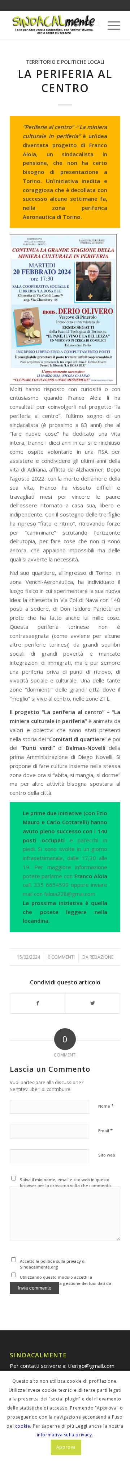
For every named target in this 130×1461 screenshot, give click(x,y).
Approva (66, 1447)
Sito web (106, 1155)
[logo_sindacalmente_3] (54, 25)
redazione (101, 957)
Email (105, 1130)
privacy (74, 1261)
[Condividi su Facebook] (37, 1003)
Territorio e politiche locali (65, 62)
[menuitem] (93, 25)
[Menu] (110, 25)
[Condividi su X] (92, 1003)
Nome (106, 1106)
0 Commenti (61, 957)
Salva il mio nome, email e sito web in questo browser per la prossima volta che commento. (66, 1182)
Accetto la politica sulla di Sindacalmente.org (53, 1264)
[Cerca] (93, 25)
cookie (22, 1426)
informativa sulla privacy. (65, 1435)
